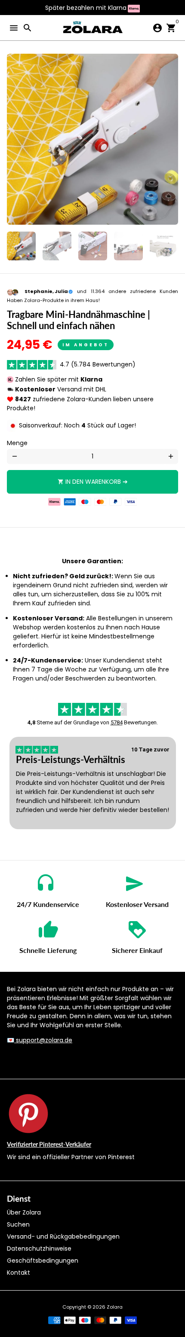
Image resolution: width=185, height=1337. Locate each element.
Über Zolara (24, 1212)
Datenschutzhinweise (39, 1248)
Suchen (18, 1224)
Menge (17, 443)
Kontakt (18, 1272)
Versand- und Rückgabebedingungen (63, 1236)
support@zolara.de (43, 1040)
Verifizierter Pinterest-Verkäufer (49, 1144)
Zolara (115, 1306)
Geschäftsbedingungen (42, 1260)
